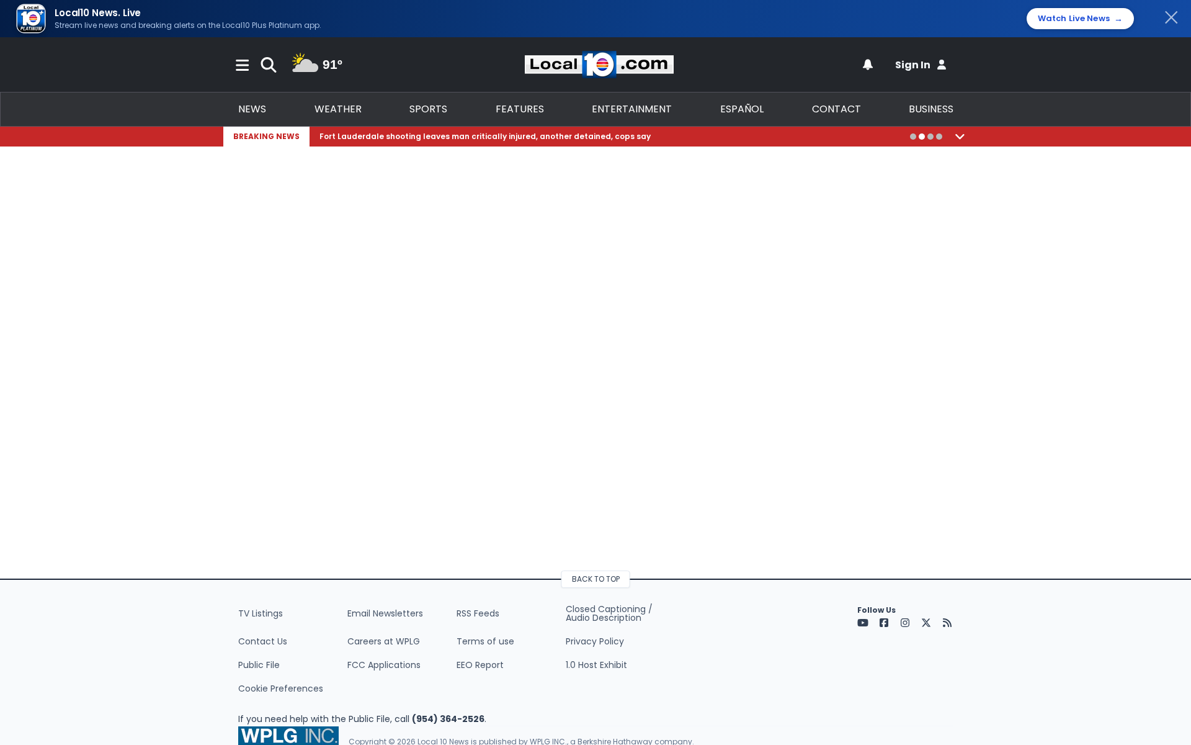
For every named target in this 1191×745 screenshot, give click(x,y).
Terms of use (485, 641)
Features (520, 109)
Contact (836, 109)
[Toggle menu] (242, 64)
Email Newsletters (385, 613)
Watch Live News (1080, 18)
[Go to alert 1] (913, 136)
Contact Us (262, 641)
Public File (259, 665)
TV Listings (260, 613)
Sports (428, 109)
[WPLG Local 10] (599, 64)
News (252, 109)
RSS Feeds (478, 613)
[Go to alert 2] (922, 136)
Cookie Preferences (280, 688)
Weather (338, 109)
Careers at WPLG (383, 641)
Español (742, 109)
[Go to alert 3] (930, 136)
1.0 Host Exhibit (596, 665)
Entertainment (632, 109)
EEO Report (480, 665)
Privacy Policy (595, 641)
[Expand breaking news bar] (960, 136)
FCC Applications (384, 665)
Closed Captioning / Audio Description (609, 613)
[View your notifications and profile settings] (867, 64)
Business (931, 109)
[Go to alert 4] (939, 136)
